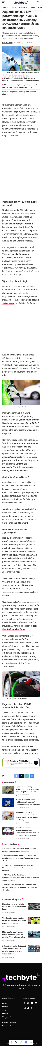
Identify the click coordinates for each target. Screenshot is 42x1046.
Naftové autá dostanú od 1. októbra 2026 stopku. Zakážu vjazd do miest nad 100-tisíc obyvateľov (19, 887)
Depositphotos (23, 73)
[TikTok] (28, 1008)
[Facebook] (24, 1003)
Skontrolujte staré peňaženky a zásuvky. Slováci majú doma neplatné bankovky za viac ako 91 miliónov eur (20, 858)
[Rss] (32, 1008)
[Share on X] (16, 1042)
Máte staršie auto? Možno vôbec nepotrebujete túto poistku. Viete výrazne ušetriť (14, 934)
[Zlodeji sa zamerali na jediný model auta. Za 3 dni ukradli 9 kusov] (34, 906)
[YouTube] (31, 1003)
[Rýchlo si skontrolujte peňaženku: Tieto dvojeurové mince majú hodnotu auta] (8, 790)
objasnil (13, 588)
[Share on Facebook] (11, 1042)
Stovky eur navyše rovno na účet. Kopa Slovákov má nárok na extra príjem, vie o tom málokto (20, 867)
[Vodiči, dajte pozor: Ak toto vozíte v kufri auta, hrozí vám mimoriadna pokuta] (34, 920)
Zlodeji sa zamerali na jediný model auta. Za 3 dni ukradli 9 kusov (14, 906)
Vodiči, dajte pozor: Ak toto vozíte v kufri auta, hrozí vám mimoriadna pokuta (14, 920)
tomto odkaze (31, 753)
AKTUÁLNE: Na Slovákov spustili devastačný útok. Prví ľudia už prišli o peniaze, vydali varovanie (21, 877)
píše (35, 132)
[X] (27, 1003)
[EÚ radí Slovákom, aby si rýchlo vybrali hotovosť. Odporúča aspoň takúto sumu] (8, 802)
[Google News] (36, 1003)
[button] (4, 2)
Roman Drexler (7, 43)
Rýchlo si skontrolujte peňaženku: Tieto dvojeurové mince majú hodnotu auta (27, 789)
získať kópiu (8, 303)
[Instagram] (24, 1008)
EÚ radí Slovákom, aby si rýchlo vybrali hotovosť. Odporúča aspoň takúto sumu (28, 802)
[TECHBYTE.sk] (21, 2)
